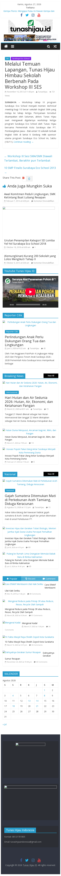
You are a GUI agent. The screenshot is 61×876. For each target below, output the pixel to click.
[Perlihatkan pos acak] (55, 46)
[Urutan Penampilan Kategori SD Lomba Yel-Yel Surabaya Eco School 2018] (29, 208)
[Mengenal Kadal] (12, 621)
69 (29, 547)
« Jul (5, 724)
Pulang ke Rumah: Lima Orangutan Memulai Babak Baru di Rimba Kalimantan (29, 562)
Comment (51, 578)
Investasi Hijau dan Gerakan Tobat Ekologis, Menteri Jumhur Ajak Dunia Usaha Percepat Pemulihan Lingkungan (30, 541)
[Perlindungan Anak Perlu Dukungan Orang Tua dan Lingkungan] (30, 322)
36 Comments (37, 645)
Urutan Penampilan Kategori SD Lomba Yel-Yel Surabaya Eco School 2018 (29, 242)
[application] (30, 292)
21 (37, 706)
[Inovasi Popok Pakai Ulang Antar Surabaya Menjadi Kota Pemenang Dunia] (30, 449)
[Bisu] (49, 304)
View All (51, 375)
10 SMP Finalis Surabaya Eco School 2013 (30, 170)
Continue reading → (24, 141)
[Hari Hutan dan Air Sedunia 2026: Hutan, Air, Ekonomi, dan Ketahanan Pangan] (30, 382)
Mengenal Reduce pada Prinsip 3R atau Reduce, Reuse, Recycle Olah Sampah (28, 611)
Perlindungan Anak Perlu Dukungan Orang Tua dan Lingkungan (25, 341)
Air (7, 58)
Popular (13, 578)
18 (13, 706)
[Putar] (6, 304)
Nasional (10, 490)
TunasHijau (42, 91)
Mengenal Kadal (29, 623)
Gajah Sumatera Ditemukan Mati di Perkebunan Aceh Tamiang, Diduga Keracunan (30, 499)
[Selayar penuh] (54, 304)
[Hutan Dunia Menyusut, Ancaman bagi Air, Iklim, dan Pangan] (30, 430)
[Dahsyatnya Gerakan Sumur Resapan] (23, 650)
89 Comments (35, 594)
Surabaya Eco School (21, 58)
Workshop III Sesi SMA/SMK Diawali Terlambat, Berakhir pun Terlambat (28, 158)
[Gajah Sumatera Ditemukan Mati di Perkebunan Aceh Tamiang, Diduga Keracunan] (30, 480)
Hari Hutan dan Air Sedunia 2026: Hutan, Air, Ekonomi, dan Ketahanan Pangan (29, 401)
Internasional (11, 392)
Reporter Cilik (12, 331)
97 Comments (36, 615)
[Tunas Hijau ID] (6, 46)
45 (45, 348)
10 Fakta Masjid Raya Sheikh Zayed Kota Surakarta (29, 641)
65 (30, 566)
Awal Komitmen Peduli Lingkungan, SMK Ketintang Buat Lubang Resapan (29, 195)
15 (47, 409)
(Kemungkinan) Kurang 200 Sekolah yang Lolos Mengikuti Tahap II (30, 257)
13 (29, 700)
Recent (31, 578)
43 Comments (41, 662)
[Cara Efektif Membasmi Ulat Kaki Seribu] (24, 582)
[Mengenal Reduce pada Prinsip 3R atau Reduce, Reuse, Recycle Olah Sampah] (30, 599)
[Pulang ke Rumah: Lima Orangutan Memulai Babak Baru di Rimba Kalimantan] (30, 553)
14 (32, 443)
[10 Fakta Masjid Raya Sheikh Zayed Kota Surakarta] (29, 635)
